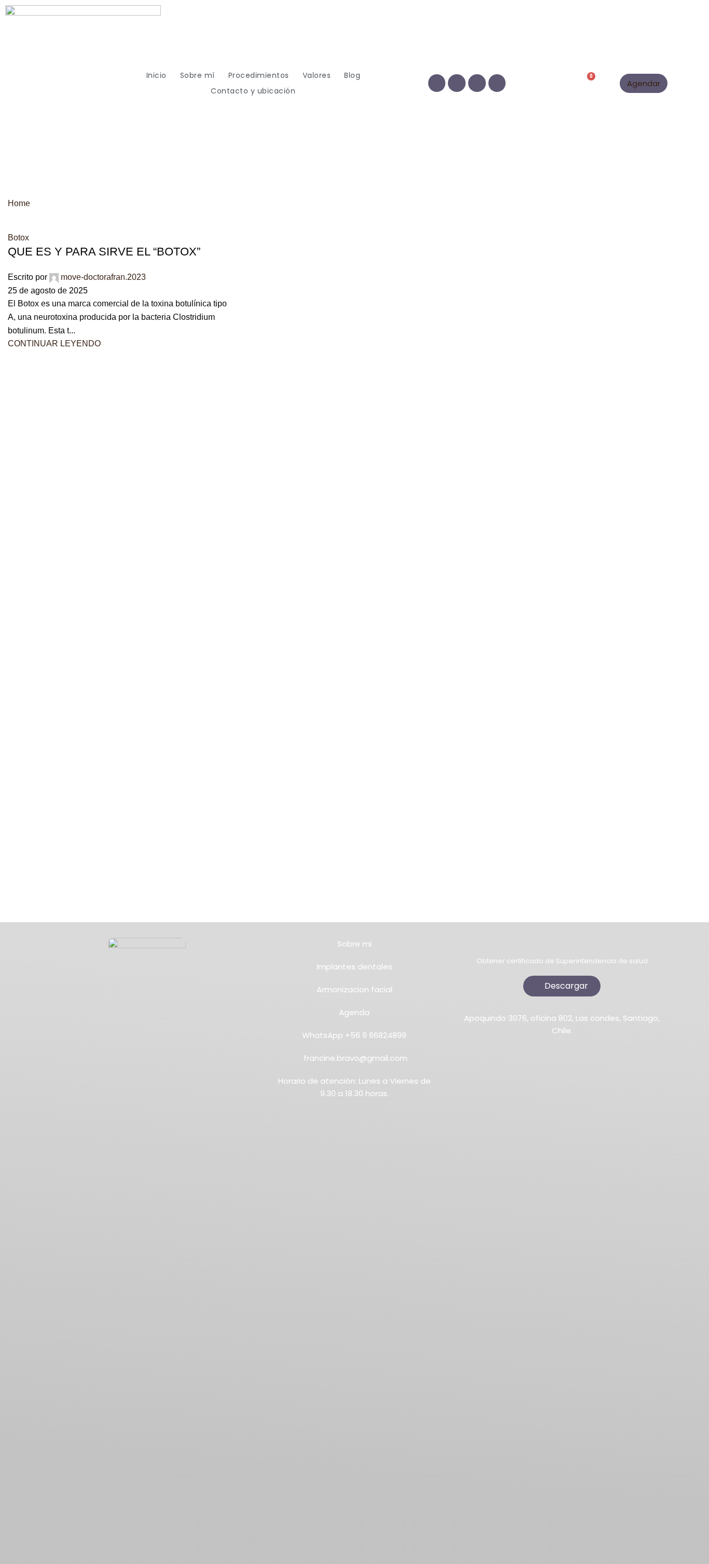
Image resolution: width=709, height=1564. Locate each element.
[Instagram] (457, 83)
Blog (352, 75)
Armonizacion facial (354, 989)
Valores (317, 75)
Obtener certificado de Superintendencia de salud (562, 961)
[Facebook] (437, 83)
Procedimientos (258, 75)
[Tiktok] (477, 83)
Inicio (156, 75)
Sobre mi (354, 943)
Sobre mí (197, 75)
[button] (557, 83)
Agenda (354, 1012)
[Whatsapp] (497, 83)
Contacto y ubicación (253, 91)
